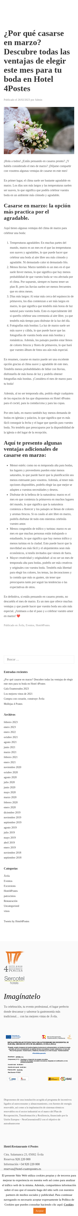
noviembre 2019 (12, 817)
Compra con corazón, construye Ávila (24, 698)
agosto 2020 (10, 777)
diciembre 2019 (12, 812)
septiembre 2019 (12, 822)
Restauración (10, 901)
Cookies (69, 1204)
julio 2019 (9, 832)
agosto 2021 (10, 742)
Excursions (10, 886)
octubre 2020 (11, 772)
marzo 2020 (10, 797)
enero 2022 (10, 732)
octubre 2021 (11, 737)
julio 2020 (9, 782)
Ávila (21, 625)
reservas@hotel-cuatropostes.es (22, 1169)
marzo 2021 (10, 752)
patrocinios (10, 896)
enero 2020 (10, 807)
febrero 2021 (11, 757)
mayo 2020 (10, 792)
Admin (38, 99)
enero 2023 (10, 727)
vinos (6, 911)
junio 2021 (9, 747)
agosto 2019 (10, 827)
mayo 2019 (10, 837)
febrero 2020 (11, 802)
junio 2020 (9, 787)
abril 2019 (9, 842)
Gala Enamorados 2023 (16, 688)
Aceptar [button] (40, 1210)
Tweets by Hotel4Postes (16, 921)
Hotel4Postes (43, 625)
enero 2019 (10, 847)
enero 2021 (10, 762)
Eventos (30, 625)
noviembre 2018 (12, 852)
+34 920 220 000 (29, 1164)
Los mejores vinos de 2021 (18, 693)
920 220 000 (22, 1159)
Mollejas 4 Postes (13, 703)
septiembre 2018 (12, 857)
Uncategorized (11, 906)
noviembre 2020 (12, 767)
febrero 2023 (11, 722)
